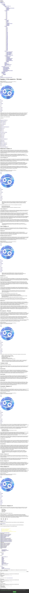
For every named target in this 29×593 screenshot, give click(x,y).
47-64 (7, 50)
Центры (6, 19)
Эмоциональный (8, 56)
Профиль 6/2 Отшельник (3, 546)
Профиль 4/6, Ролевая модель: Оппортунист (6, 541)
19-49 (7, 38)
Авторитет (6, 55)
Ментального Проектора (9, 60)
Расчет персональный (6, 67)
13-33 (7, 35)
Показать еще (2, 542)
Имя (0, 574)
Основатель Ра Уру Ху (5, 564)
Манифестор (8, 8)
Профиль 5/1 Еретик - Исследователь (5, 543)
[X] (7, 519)
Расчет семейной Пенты (6, 68)
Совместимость (2, 140)
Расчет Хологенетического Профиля (8, 70)
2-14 (6, 27)
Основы (4, 5)
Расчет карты (3, 66)
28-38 (7, 44)
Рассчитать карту (3, 586)
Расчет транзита (5, 71)
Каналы (6, 26)
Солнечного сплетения (9, 23)
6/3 (6, 18)
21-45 (7, 40)
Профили (6, 10)
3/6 (6, 14)
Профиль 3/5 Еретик (3, 537)
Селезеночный (8, 57)
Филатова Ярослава (2, 523)
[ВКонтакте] (1, 519)
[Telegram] (5, 519)
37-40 (7, 48)
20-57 (7, 39)
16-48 (7, 36)
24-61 (7, 41)
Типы (5, 6)
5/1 (6, 16)
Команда (4, 74)
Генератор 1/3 (2, 125)
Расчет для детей (5, 69)
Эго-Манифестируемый (9, 58)
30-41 (7, 45)
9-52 (6, 31)
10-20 (7, 32)
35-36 (7, 47)
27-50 (7, 43)
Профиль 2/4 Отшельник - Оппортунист (5, 534)
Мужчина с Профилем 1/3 (3, 144)
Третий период (2, 137)
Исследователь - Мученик (3, 132)
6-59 (6, 30)
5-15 (6, 29)
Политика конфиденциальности (6, 568)
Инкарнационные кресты (8, 64)
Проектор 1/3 (2, 129)
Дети (5, 65)
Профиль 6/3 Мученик (3, 547)
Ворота (6, 62)
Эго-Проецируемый (9, 59)
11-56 (7, 34)
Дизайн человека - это (5, 556)
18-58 (7, 37)
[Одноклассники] (3, 519)
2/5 (6, 13)
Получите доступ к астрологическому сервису (6, 77)
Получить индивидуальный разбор (4, 532)
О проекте (3, 73)
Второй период (2, 136)
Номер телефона (2, 575)
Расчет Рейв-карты (4, 549)
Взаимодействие (2, 141)
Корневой (7, 25)
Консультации (3, 72)
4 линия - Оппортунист (9, 53)
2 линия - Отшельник (9, 52)
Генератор (7, 7)
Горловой (7, 21)
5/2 (6, 17)
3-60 (6, 28)
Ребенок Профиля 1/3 (3, 145)
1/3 (6, 11)
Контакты (3, 567)
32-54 (7, 46)
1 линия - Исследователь (9, 51)
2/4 (6, 12)
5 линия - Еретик (8, 54)
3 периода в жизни (2, 133)
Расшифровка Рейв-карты (5, 550)
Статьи (4, 4)
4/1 (6, 15)
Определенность (4, 562)
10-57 (7, 33)
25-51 (7, 42)
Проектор (7, 9)
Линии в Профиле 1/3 (3, 122)
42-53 (7, 49)
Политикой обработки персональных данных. (6, 590)
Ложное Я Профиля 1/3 (3, 121)
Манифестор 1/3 (2, 128)
